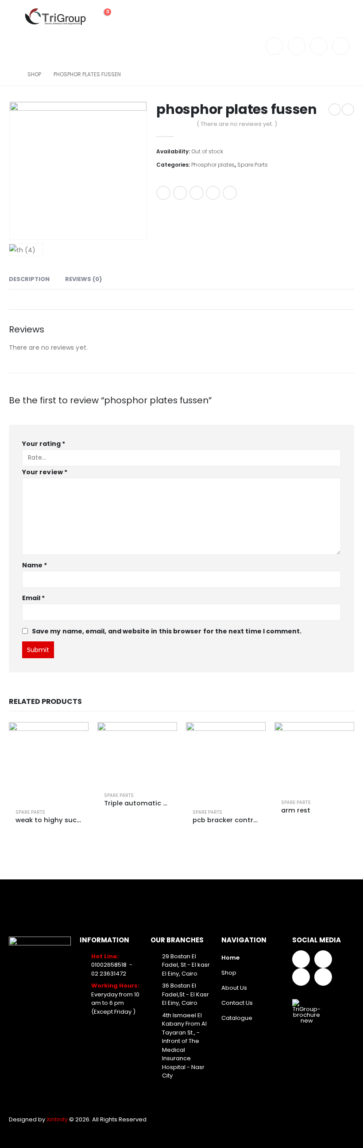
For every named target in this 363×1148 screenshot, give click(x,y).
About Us (234, 988)
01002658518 (109, 965)
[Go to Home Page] (12, 74)
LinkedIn (196, 193)
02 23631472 (108, 973)
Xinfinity (57, 1119)
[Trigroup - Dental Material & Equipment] (55, 16)
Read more (74, 737)
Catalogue (236, 1018)
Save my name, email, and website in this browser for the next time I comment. (166, 631)
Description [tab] (29, 279)
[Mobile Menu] (15, 16)
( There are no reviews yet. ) (237, 124)
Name (34, 565)
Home (230, 957)
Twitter (180, 193)
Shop (228, 972)
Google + (213, 193)
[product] (49, 762)
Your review (44, 472)
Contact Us (237, 1003)
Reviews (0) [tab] (83, 279)
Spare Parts (252, 164)
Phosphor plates (213, 164)
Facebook (163, 193)
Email (230, 193)
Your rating (43, 443)
